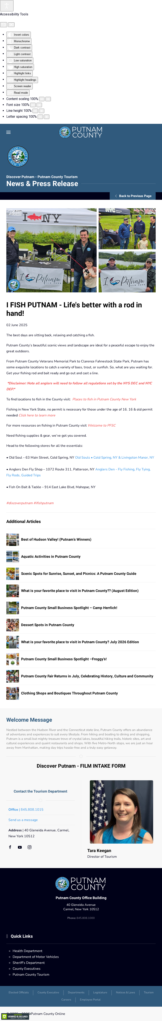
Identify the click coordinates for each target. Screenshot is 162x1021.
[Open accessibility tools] (7, 5)
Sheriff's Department (29, 962)
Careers (66, 1000)
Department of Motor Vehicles (36, 957)
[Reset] (3, 24)
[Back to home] (81, 132)
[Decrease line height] (35, 111)
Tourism (149, 992)
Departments (76, 992)
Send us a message (23, 820)
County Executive (48, 992)
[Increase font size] (39, 105)
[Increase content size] (48, 99)
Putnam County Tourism (31, 974)
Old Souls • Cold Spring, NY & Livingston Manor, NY (114, 457)
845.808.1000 (81, 918)
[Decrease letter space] (40, 117)
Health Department (27, 951)
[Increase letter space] (46, 117)
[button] (8, 132)
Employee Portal (90, 1000)
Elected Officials (19, 992)
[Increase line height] (41, 111)
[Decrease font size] (33, 105)
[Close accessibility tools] (11, 24)
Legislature (100, 992)
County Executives (26, 968)
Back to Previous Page (135, 196)
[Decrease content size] (42, 99)
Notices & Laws (125, 992)
